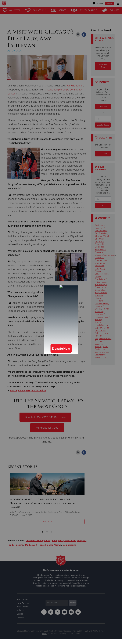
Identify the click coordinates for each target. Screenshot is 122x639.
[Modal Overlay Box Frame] (61, 319)
